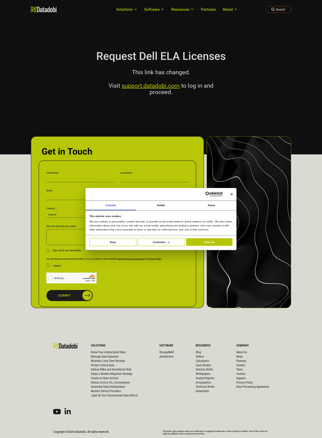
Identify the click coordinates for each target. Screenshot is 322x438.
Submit (64, 295)
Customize (159, 242)
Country (51, 208)
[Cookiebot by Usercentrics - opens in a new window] (208, 194)
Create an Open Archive (104, 378)
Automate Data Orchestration (108, 386)
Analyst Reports (205, 378)
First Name (53, 172)
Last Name (127, 172)
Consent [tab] (111, 205)
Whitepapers (203, 373)
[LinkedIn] (68, 411)
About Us (241, 352)
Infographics (203, 382)
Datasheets (202, 391)
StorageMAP (166, 352)
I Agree (57, 265)
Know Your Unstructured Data (108, 352)
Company (242, 345)
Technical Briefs (205, 386)
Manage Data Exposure (104, 356)
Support (241, 378)
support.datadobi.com (151, 85)
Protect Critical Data (102, 365)
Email (50, 190)
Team (239, 369)
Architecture (166, 356)
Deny (113, 242)
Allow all (209, 242)
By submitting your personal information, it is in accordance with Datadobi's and (104, 259)
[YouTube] (57, 411)
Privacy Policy (155, 259)
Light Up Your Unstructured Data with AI (114, 395)
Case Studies (203, 365)
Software (152, 9)
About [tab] (211, 205)
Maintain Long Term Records (108, 361)
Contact (241, 373)
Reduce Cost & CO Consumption (110, 382)
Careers (240, 365)
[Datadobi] (65, 346)
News (239, 356)
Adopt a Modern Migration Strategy (111, 373)
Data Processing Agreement (131, 259)
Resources (180, 9)
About (228, 9)
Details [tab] (161, 205)
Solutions (124, 9)
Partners (208, 9)
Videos (200, 356)
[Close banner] (231, 194)
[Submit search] (270, 9)
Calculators (202, 361)
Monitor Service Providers (106, 391)
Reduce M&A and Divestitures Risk (111, 369)
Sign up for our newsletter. (67, 250)
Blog (198, 352)
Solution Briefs (204, 369)
